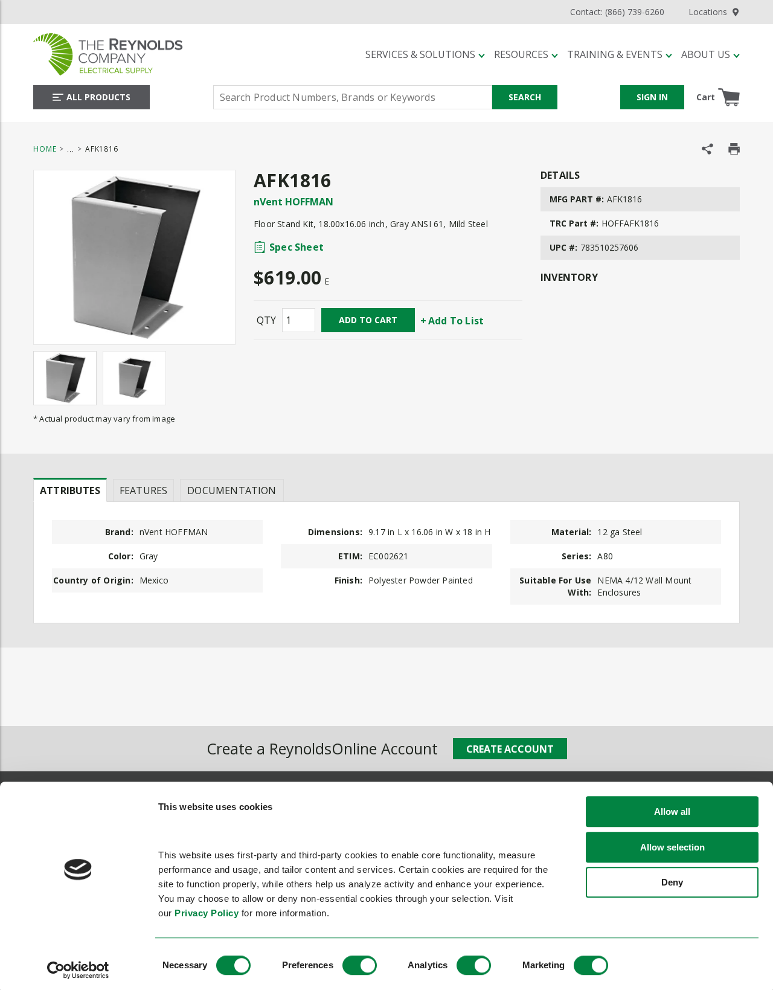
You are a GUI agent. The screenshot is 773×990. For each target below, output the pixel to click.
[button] (425, 54)
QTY (266, 320)
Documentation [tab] (231, 490)
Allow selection (672, 847)
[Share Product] (707, 149)
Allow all (672, 812)
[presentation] (70, 490)
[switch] (359, 965)
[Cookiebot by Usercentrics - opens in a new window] (78, 970)
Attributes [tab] (70, 490)
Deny (672, 883)
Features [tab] (143, 490)
